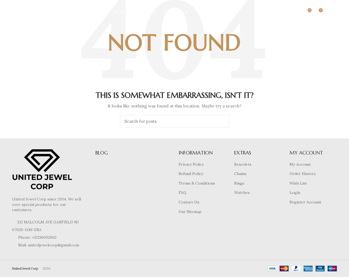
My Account (300, 164)
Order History (303, 173)
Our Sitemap (190, 211)
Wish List (298, 183)
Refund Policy (191, 173)
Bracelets (242, 164)
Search (221, 121)
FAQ (182, 192)
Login (295, 192)
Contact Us (189, 202)
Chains (240, 173)
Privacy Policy (191, 164)
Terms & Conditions (197, 183)
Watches (242, 192)
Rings (239, 183)
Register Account (305, 202)
